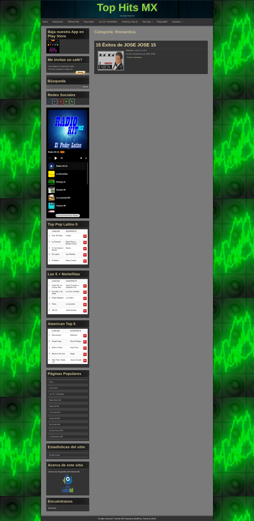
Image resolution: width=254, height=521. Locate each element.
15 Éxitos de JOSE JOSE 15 (126, 44)
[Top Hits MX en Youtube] (60, 101)
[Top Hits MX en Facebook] (48, 101)
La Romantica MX (56, 437)
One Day (146, 22)
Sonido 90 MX (54, 418)
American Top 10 (130, 22)
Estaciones (58, 22)
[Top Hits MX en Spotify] (66, 101)
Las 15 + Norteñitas (108, 22)
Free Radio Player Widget (68, 215)
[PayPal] (72, 101)
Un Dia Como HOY (56, 431)
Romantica (138, 57)
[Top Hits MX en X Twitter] (54, 101)
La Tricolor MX (54, 412)
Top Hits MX (127, 7)
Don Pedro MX (54, 424)
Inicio (45, 22)
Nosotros (176, 22)
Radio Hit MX (54, 406)
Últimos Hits (73, 22)
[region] (67, 187)
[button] (55, 158)
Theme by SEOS (149, 519)
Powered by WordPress (133, 519)
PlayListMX (162, 22)
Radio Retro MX (55, 400)
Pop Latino (89, 22)
